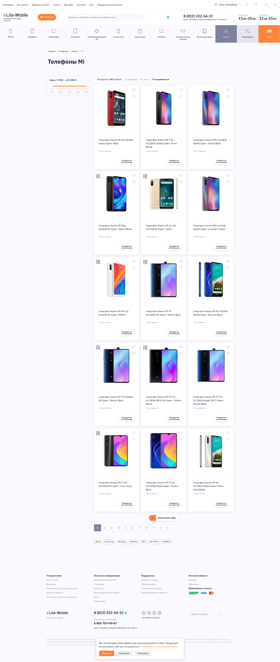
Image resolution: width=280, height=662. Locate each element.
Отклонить (142, 653)
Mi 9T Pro (154, 541)
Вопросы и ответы (40, 4)
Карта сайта (99, 601)
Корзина (192, 580)
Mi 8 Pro (134, 541)
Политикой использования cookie (159, 646)
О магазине (8, 4)
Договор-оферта (55, 592)
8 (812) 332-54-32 (198, 16)
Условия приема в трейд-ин (154, 592)
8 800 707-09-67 (105, 623)
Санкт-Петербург (228, 4)
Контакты (81, 4)
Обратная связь (148, 584)
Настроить (124, 653)
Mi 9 (144, 541)
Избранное (193, 584)
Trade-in (57, 4)
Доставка (68, 4)
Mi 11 (98, 541)
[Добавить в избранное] (133, 90)
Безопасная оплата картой (106, 592)
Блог (92, 4)
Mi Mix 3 (166, 541)
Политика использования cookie (62, 588)
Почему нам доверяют (152, 588)
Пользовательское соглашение (62, 597)
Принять (106, 653)
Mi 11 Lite (109, 541)
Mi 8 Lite (122, 541)
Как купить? (22, 4)
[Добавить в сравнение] (133, 96)
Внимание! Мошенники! (105, 580)
